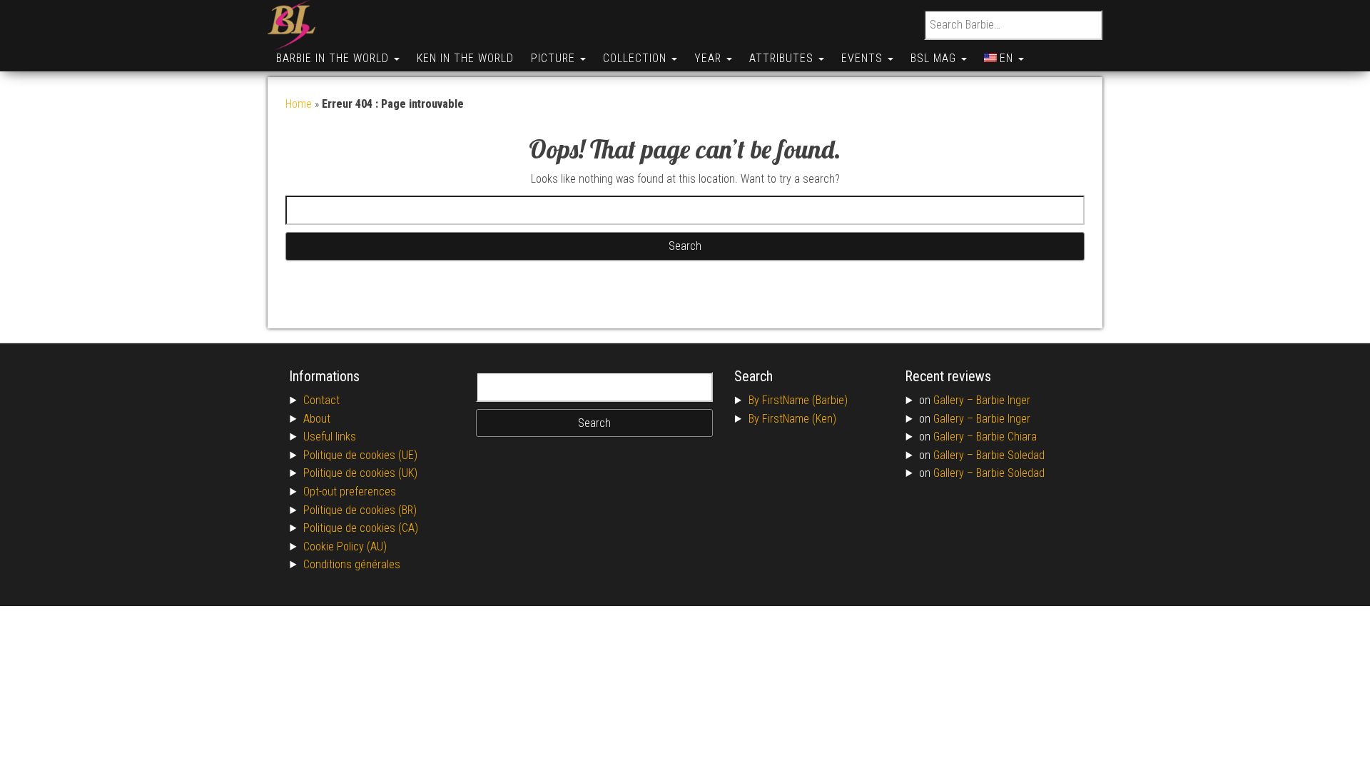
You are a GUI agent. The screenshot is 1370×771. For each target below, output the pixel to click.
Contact (321, 400)
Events (863, 58)
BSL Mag (935, 58)
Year (709, 58)
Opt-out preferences (349, 491)
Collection (636, 58)
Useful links (329, 436)
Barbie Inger (1003, 400)
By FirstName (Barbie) (798, 400)
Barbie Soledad (1010, 455)
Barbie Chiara (1006, 436)
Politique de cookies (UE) (360, 455)
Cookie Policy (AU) (345, 546)
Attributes (783, 58)
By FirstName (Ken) (792, 418)
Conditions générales (351, 564)
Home (298, 104)
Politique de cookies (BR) (360, 510)
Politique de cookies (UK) (360, 473)
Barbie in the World (334, 58)
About (316, 418)
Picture (555, 58)
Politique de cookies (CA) (360, 528)
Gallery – (954, 400)
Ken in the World (465, 58)
